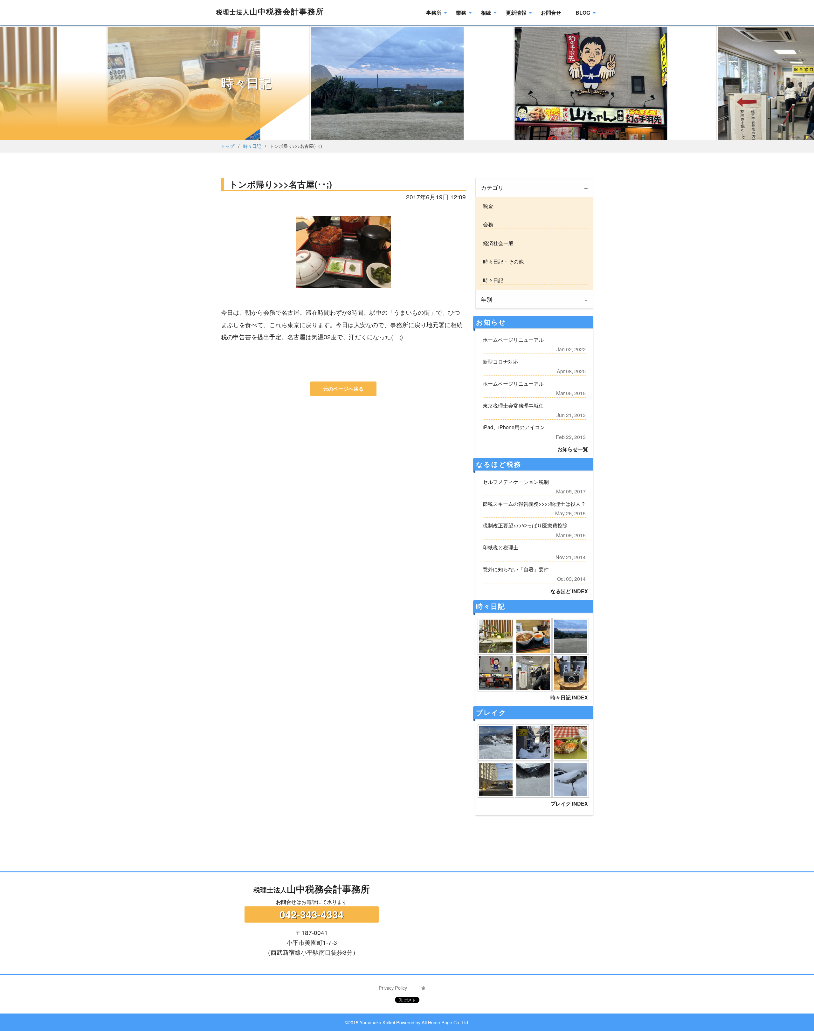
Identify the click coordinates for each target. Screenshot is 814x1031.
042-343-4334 (311, 914)
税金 (486, 206)
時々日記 (252, 145)
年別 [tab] (486, 299)
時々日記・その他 (502, 261)
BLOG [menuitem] (583, 12)
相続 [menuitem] (486, 12)
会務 (486, 224)
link (421, 987)
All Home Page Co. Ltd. (445, 1022)
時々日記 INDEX (569, 697)
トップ (227, 145)
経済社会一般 (497, 243)
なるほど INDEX (569, 591)
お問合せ (286, 901)
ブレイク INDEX (569, 803)
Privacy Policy (393, 987)
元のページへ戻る (343, 388)
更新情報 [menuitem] (516, 12)
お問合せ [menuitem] (551, 12)
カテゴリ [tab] (492, 187)
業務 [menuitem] (461, 12)
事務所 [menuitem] (433, 12)
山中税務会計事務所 (270, 11)
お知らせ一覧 (572, 449)
